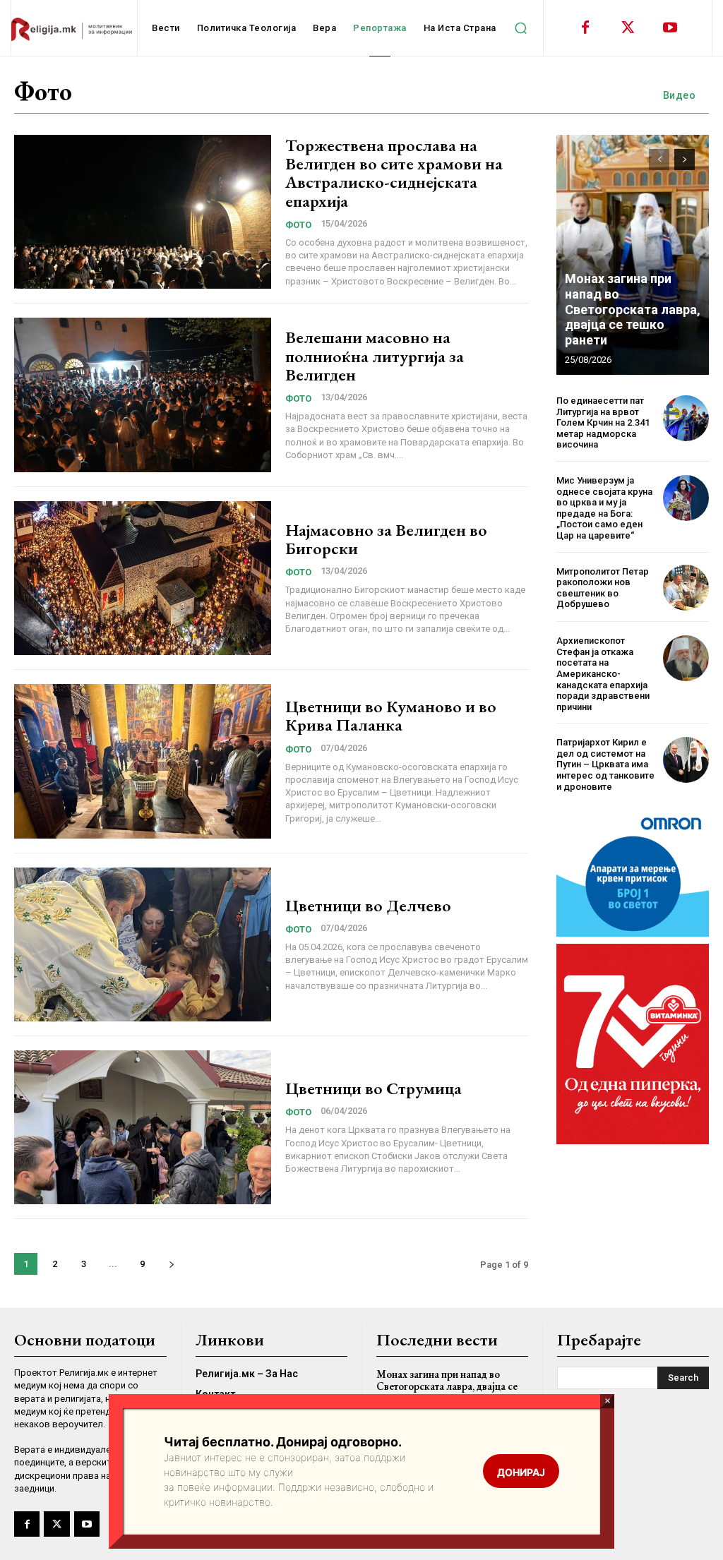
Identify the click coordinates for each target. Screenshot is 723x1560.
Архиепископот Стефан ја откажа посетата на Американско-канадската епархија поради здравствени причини (603, 673)
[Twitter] (627, 28)
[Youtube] (670, 28)
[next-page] (171, 1264)
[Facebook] (585, 28)
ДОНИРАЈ (521, 1472)
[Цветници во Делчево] (142, 944)
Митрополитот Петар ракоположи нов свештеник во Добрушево (602, 588)
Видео (679, 95)
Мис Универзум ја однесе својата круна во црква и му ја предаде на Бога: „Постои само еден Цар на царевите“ (604, 508)
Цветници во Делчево (368, 905)
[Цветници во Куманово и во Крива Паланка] (142, 761)
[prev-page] (659, 159)
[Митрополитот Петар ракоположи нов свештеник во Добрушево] (686, 588)
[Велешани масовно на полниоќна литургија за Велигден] (142, 395)
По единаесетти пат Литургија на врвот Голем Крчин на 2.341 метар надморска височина (603, 422)
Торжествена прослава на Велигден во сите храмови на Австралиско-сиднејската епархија (394, 173)
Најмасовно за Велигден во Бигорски (386, 539)
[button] (521, 28)
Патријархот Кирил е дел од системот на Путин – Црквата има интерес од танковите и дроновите (605, 764)
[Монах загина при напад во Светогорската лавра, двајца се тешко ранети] (632, 255)
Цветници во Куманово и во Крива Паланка (390, 715)
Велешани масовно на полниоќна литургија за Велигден (374, 355)
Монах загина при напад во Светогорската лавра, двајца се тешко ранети (632, 309)
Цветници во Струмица (373, 1088)
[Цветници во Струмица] (142, 1127)
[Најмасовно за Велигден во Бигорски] (142, 578)
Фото (298, 225)
